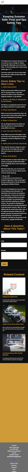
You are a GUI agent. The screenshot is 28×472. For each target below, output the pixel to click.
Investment (14, 467)
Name (2, 232)
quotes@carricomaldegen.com (14, 456)
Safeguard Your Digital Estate (10, 297)
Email (2, 241)
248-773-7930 (16, 447)
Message (3, 250)
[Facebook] (14, 459)
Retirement (14, 465)
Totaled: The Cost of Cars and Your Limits (13, 324)
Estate (14, 469)
